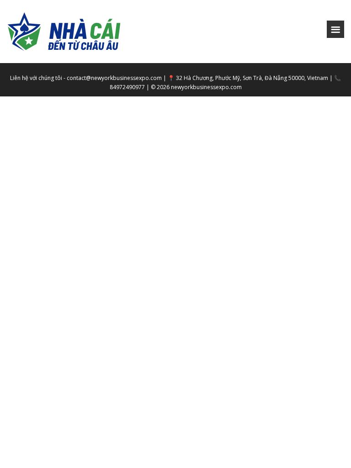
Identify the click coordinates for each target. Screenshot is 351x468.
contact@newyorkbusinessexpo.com (114, 78)
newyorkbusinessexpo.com (206, 87)
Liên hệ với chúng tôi (36, 78)
